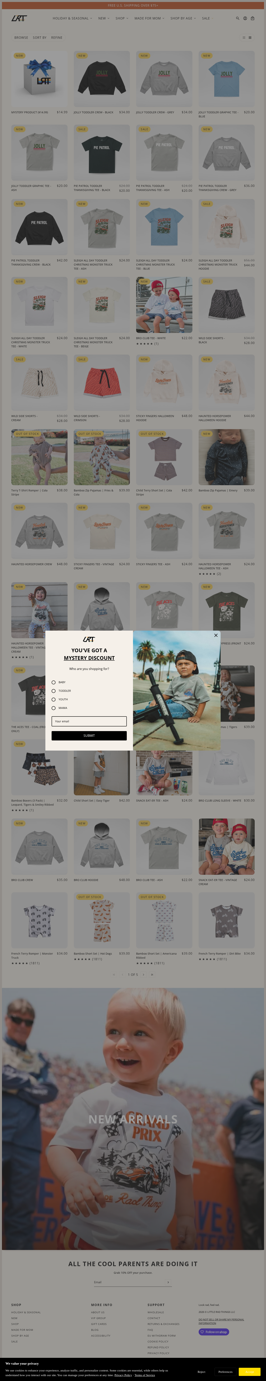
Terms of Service (145, 1375)
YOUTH (63, 699)
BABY (62, 682)
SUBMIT (89, 735)
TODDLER (65, 691)
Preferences (225, 1371)
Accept (249, 1371)
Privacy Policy (123, 1375)
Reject (201, 1371)
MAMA (63, 708)
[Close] (216, 635)
